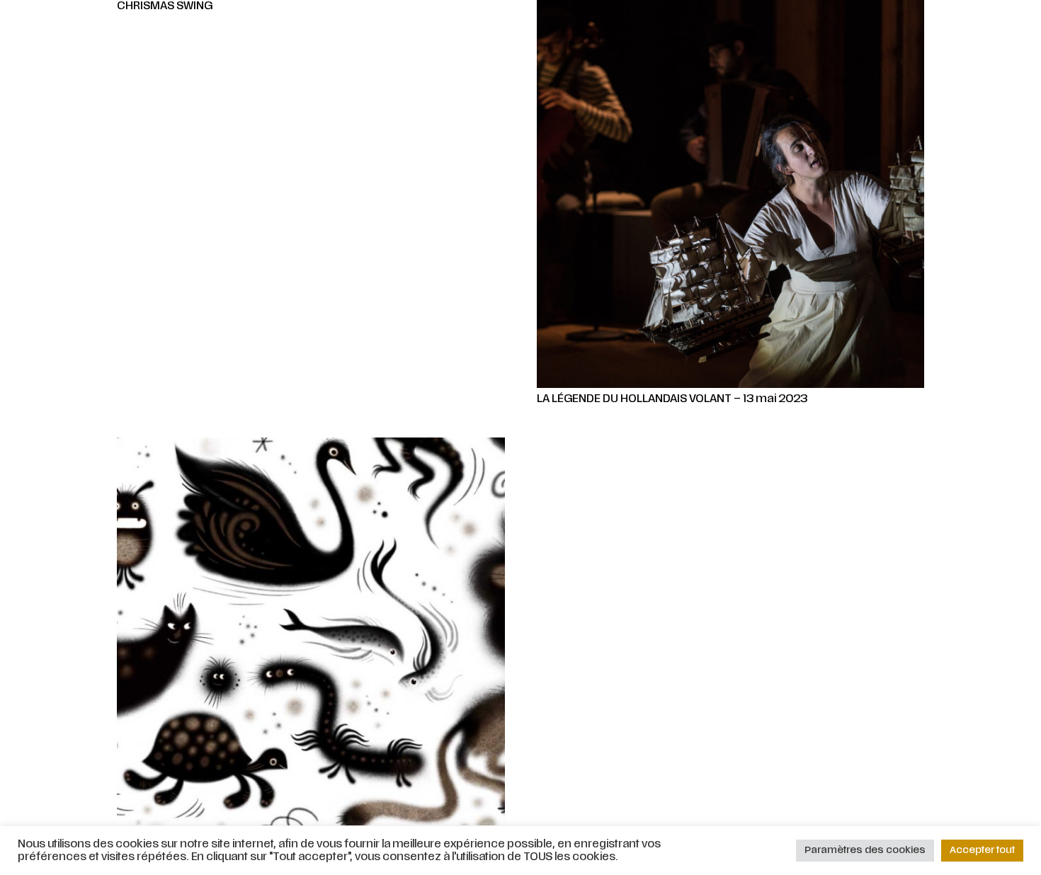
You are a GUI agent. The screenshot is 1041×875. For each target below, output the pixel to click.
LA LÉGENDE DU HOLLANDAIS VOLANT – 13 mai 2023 (672, 399)
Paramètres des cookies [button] (865, 850)
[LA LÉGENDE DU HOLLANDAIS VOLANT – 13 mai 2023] (731, 194)
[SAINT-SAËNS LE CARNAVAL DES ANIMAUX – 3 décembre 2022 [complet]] (311, 631)
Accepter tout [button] (982, 850)
